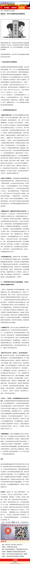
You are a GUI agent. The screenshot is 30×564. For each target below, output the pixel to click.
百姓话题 (21, 7)
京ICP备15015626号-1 (15, 563)
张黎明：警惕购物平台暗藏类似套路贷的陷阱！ (14, 551)
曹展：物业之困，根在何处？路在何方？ (12, 544)
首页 (2, 10)
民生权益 (12, 10)
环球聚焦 (6, 7)
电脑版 (15, 562)
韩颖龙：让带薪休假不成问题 (9, 547)
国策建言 (14, 7)
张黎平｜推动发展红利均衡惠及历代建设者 (13, 556)
